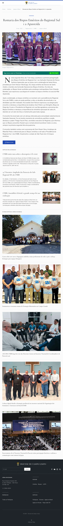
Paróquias (5, 495)
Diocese (35, 479)
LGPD (44, 484)
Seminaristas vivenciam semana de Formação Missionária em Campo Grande (25, 306)
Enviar (27, 469)
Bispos (40, 484)
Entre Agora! (55, 73)
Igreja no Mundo (37, 503)
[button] (3, 2)
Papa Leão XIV (46, 503)
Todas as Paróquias (7, 500)
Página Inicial (9, 142)
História (35, 484)
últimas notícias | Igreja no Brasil (12, 211)
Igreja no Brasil (43, 28)
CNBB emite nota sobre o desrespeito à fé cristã (20, 154)
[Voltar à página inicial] (31, 2)
